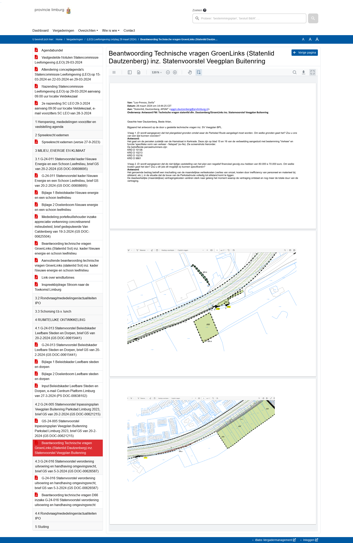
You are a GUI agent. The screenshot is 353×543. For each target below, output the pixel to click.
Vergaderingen (63, 30)
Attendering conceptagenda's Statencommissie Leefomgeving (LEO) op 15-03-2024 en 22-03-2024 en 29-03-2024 (68, 74)
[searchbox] (249, 18)
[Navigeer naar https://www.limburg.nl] (52, 15)
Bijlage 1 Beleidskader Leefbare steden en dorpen (67, 364)
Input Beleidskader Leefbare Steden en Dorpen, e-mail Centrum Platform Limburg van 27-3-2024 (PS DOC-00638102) (66, 391)
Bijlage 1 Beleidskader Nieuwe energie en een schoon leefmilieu (66, 195)
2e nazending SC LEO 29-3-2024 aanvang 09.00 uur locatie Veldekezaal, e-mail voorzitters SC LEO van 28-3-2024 (65, 108)
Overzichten (87, 30)
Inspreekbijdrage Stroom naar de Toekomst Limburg (62, 287)
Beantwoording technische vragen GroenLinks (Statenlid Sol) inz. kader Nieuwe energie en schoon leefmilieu (67, 248)
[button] (313, 18)
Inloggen (308, 540)
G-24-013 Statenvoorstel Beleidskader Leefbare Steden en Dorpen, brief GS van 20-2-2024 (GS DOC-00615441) (67, 349)
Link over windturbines (57, 277)
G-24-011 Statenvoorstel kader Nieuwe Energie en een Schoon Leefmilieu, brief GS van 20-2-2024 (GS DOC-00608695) (66, 180)
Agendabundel (52, 50)
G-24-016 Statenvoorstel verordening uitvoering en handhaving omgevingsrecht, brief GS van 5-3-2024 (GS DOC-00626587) (66, 483)
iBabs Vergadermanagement (273, 540)
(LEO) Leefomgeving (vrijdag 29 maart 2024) (111, 39)
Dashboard (40, 30)
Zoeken (197, 10)
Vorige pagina (306, 52)
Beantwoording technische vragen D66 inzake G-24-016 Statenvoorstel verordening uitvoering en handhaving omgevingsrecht (67, 500)
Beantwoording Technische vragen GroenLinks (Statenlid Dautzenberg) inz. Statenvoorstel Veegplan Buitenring (64, 448)
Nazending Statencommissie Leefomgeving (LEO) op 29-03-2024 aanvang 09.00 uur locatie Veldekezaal (67, 91)
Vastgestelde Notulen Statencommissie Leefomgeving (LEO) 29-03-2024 (66, 60)
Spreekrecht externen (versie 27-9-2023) (70, 142)
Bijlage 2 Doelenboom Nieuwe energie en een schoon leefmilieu (66, 207)
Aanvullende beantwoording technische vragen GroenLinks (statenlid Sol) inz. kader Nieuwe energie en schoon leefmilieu (67, 265)
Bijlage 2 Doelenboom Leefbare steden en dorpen (66, 376)
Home (59, 39)
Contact (129, 30)
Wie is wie (109, 30)
